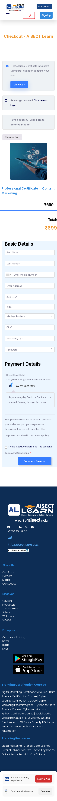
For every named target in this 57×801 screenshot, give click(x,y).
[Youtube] (32, 527)
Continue (45, 791)
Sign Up (46, 15)
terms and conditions (17, 452)
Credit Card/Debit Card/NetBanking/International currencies (28, 377)
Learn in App (43, 779)
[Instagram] (26, 527)
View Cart (19, 84)
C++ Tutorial (37, 754)
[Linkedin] (20, 527)
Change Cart (12, 137)
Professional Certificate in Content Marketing (28, 191)
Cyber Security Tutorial (27, 750)
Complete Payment (34, 461)
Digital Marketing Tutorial (17, 746)
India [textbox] (9, 306)
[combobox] (8, 274)
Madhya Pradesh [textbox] (15, 316)
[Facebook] (8, 527)
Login (28, 15)
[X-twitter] (14, 527)
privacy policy (41, 435)
